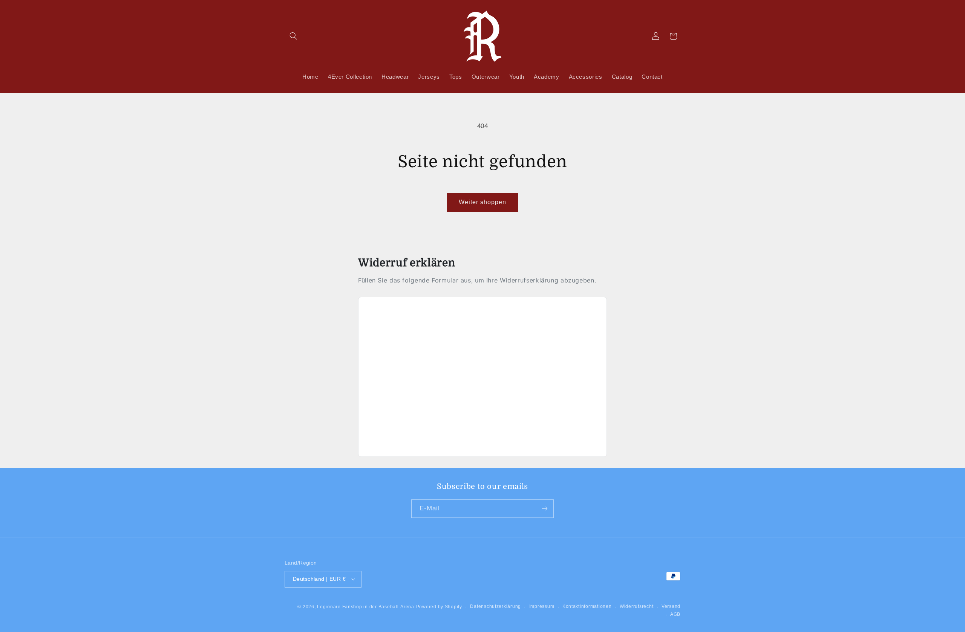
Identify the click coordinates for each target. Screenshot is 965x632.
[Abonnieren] (544, 508)
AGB (675, 614)
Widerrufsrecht (636, 606)
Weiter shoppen (483, 202)
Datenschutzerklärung (495, 606)
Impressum (541, 606)
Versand (671, 606)
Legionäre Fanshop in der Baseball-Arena (365, 606)
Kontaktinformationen (587, 606)
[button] (293, 36)
